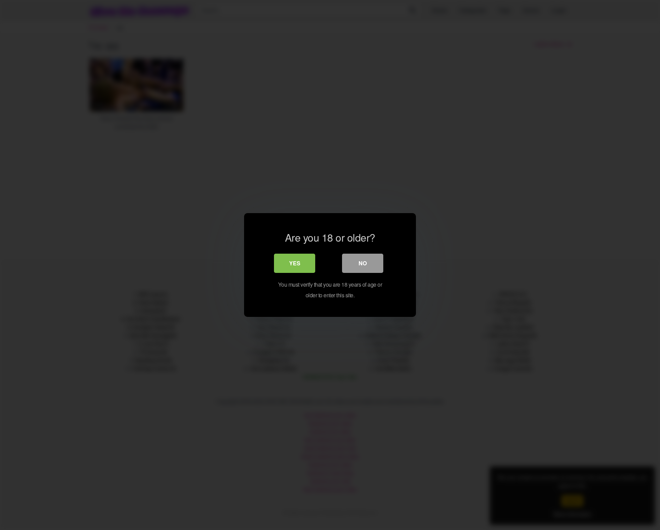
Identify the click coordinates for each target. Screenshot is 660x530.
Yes (294, 263)
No (363, 263)
